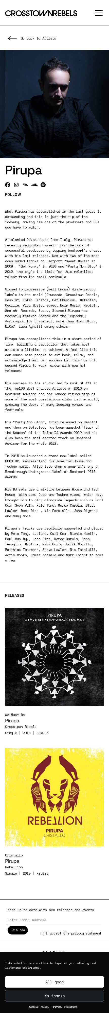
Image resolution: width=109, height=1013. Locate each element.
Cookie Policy (39, 1006)
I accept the (73, 933)
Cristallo (14, 855)
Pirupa (12, 720)
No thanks (54, 995)
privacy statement (86, 933)
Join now (18, 930)
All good (54, 982)
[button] (98, 13)
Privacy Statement (64, 1006)
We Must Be (15, 714)
